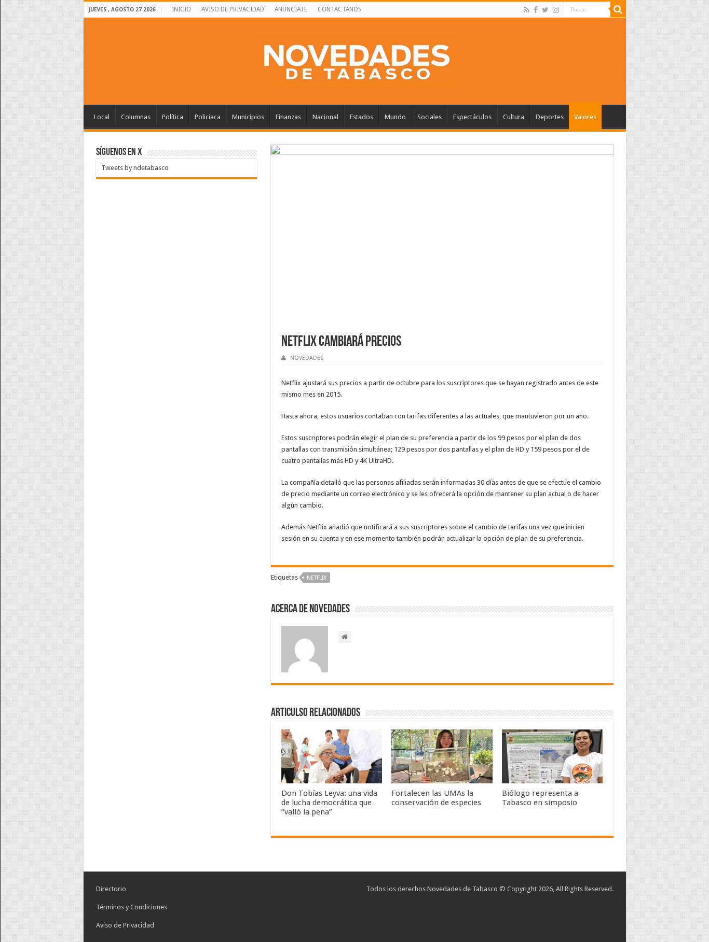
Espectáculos (472, 117)
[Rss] (526, 10)
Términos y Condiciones (131, 907)
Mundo (395, 117)
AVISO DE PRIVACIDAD (232, 9)
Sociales (429, 117)
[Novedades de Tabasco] (354, 59)
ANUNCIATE (291, 9)
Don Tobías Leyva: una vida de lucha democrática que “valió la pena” (329, 803)
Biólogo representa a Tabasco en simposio (540, 798)
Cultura (513, 117)
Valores (585, 117)
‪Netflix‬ (316, 577)
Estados (361, 117)
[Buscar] (618, 9)
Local (102, 117)
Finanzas (288, 117)
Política (172, 117)
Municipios (248, 117)
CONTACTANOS (340, 9)
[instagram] (556, 10)
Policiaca (208, 117)
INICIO (181, 9)
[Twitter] (545, 10)
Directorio (111, 889)
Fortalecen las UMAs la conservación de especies (436, 798)
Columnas (136, 117)
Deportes (550, 117)
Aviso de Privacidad (125, 925)
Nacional (325, 117)
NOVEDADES (306, 358)
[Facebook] (536, 10)
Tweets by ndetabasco (135, 168)
